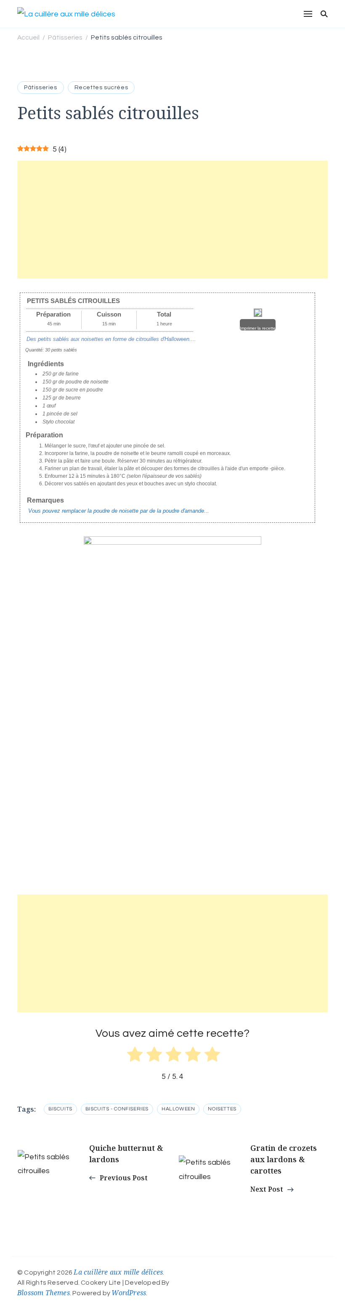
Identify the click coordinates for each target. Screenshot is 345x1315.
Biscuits (60, 1109)
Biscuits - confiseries (117, 1109)
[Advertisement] (172, 220)
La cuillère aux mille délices (118, 1272)
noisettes (222, 1109)
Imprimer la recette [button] (258, 328)
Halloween (178, 1109)
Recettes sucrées (101, 88)
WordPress (128, 1292)
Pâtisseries (40, 88)
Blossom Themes (43, 1292)
